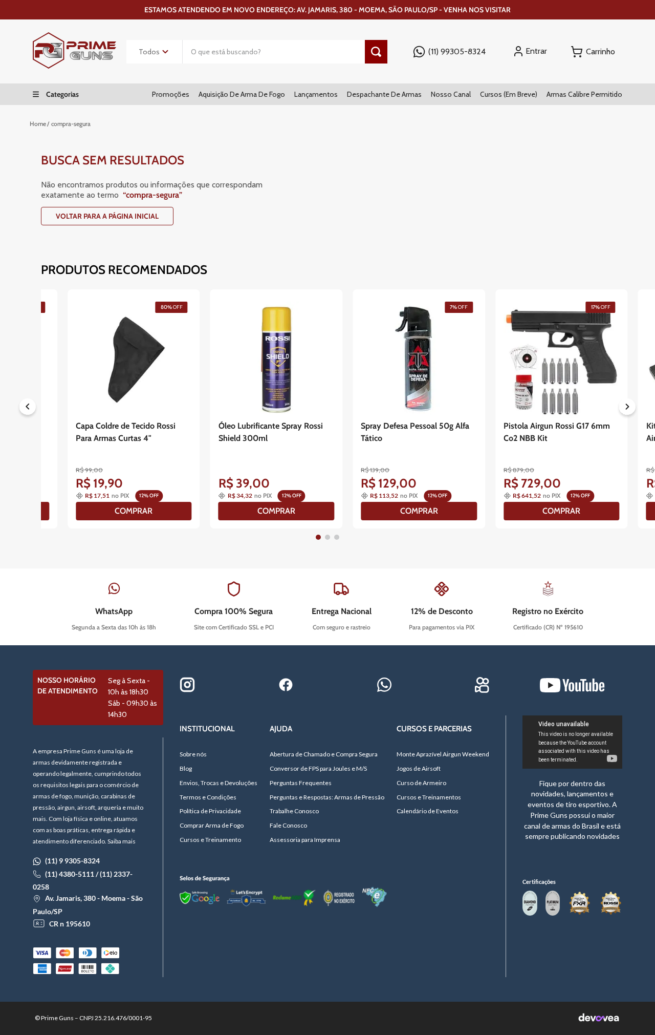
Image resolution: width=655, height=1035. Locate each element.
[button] (318, 537)
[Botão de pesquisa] (376, 52)
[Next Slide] (627, 408)
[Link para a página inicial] (38, 124)
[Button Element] (592, 51)
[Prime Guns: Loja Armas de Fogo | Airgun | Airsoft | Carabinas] (74, 66)
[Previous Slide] (27, 408)
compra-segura (71, 124)
